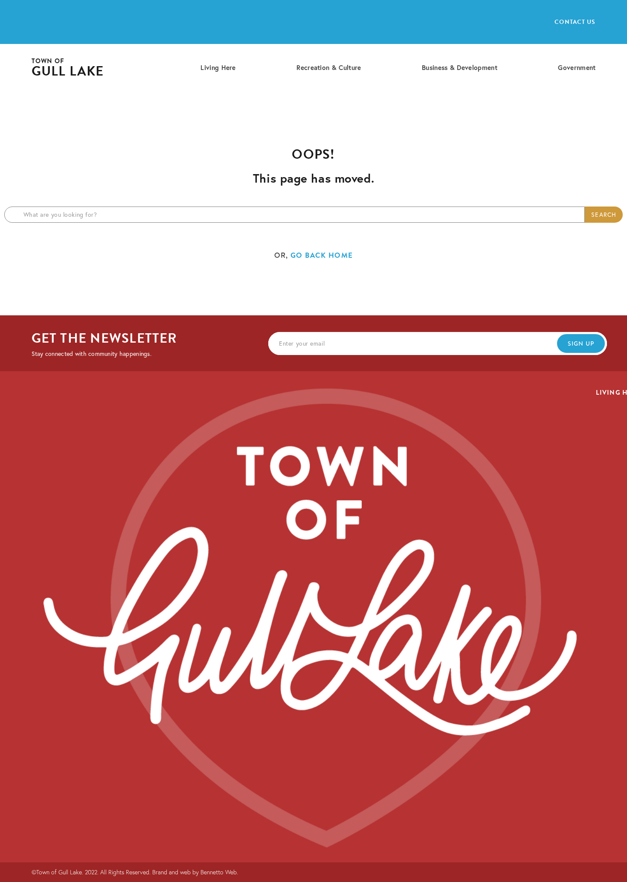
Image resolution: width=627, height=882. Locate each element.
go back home (321, 255)
